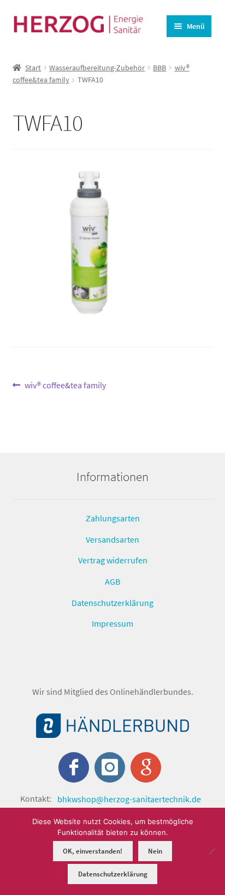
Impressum (112, 623)
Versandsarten (112, 538)
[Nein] (211, 851)
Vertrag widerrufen (112, 560)
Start (33, 68)
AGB (112, 581)
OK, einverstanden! (92, 851)
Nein (155, 851)
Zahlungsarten (113, 518)
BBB (159, 68)
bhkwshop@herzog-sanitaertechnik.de (129, 798)
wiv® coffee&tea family (65, 386)
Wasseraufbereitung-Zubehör (97, 68)
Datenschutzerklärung (112, 602)
